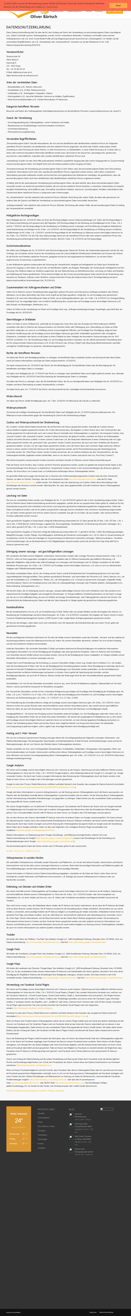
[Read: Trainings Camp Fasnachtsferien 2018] (71, 1125)
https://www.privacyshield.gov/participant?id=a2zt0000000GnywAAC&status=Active (52, 1016)
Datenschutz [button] (52, 7)
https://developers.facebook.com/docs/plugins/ (33, 1008)
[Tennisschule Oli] (37, 11)
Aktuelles (41, 1113)
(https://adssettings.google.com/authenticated (55, 841)
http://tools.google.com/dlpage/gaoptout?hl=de (35, 830)
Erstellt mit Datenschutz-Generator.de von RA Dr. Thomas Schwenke (35, 1091)
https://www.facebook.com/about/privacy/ (34, 1065)
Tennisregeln (42, 1139)
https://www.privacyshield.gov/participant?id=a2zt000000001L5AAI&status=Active (41, 787)
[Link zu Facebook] (123, 1312)
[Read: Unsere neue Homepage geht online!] (71, 1150)
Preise (40, 1122)
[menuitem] (57, 11)
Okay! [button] (118, 5)
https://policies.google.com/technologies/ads (54, 838)
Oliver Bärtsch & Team (46, 1126)
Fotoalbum (42, 1131)
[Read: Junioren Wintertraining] (71, 1115)
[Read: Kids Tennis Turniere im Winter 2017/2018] (71, 1137)
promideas (17, 1312)
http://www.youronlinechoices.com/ (20, 482)
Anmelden (41, 1148)
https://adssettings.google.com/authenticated (87, 942)
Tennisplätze (42, 1135)
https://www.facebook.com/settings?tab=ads (48, 1079)
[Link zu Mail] (119, 1312)
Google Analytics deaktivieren (23, 851)
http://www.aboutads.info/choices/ (83, 479)
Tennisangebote (43, 1118)
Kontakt (40, 1144)
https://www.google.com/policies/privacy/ (43, 942)
